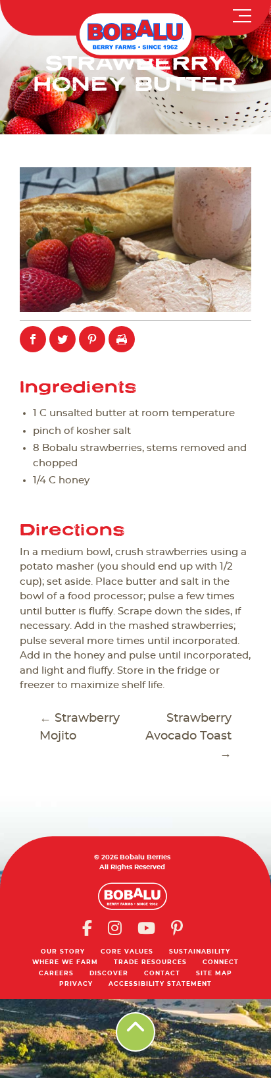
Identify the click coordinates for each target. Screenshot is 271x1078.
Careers (56, 974)
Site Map (214, 974)
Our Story (63, 952)
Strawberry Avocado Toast (188, 736)
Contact (162, 974)
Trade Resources (150, 962)
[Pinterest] (177, 928)
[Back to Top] (135, 1032)
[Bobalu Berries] (135, 34)
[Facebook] (87, 928)
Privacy (76, 984)
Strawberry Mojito (79, 727)
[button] (245, 13)
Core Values (127, 952)
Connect (221, 962)
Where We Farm (65, 962)
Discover (108, 974)
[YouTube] (146, 928)
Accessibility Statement (160, 984)
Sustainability (199, 952)
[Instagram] (115, 928)
